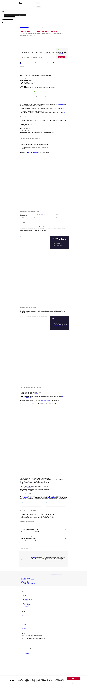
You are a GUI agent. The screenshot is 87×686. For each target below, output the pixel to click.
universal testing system (60, 104)
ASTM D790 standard (47, 53)
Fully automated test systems (51, 497)
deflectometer (29, 487)
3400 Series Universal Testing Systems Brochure (28, 581)
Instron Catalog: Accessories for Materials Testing (28, 583)
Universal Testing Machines (28, 599)
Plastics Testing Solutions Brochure (26, 578)
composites (29, 152)
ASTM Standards (24, 27)
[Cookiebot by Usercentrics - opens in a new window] (12, 684)
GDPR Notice (27, 653)
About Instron (26, 600)
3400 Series (36, 228)
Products (5, 15)
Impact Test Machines (27, 602)
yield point (64, 112)
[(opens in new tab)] (56, 574)
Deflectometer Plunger (57, 326)
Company (19, 15)
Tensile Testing (26, 606)
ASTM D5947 (42, 214)
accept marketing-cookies (41, 96)
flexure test (44, 52)
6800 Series (23, 310)
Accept (73, 678)
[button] (9, 17)
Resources (23, 15)
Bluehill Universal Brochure (25, 582)
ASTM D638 (46, 65)
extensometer (37, 393)
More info (19, 684)
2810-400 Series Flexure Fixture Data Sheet (27, 579)
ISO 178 (29, 75)
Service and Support (27, 605)
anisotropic (35, 152)
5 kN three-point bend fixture (27, 484)
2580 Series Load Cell (57, 323)
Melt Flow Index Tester (27, 604)
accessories (58, 225)
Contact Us (25, 601)
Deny (73, 683)
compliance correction (40, 232)
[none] (65, 527)
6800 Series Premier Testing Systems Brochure (28, 580)
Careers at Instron (26, 603)
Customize (72, 681)
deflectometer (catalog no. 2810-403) (44, 400)
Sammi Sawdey (33, 557)
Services (9, 15)
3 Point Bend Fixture (57, 324)
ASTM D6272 (36, 65)
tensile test (41, 65)
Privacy (26, 654)
